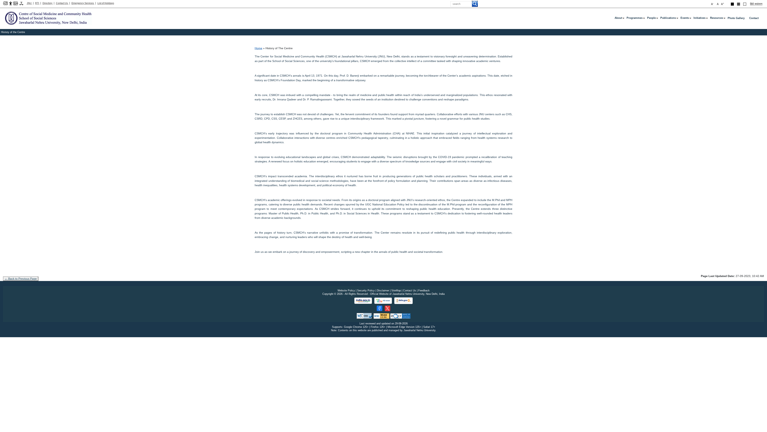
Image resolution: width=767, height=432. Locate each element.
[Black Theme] (732, 4)
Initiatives (700, 18)
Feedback (424, 290)
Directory (48, 3)
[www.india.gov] (363, 301)
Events (685, 18)
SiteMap (396, 290)
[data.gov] (403, 300)
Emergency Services (83, 3)
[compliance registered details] (400, 315)
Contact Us (62, 3)
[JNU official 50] (387, 308)
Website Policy (346, 290)
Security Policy (366, 290)
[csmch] (47, 17)
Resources (717, 18)
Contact (754, 18)
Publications (669, 18)
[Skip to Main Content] (5, 3)
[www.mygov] (383, 301)
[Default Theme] (744, 4)
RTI (37, 3)
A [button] (722, 4)
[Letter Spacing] (21, 3)
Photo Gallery (736, 18)
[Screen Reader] (15, 3)
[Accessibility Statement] (10, 3)
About (619, 18)
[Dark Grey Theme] (738, 4)
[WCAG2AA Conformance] (381, 315)
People (652, 18)
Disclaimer (383, 290)
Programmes (635, 18)
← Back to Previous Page (21, 278)
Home (258, 48)
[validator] (365, 315)
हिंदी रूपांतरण (756, 3)
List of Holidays (105, 3)
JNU (29, 3)
